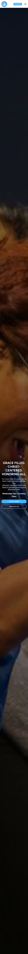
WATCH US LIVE (14, 506)
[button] (25, 4)
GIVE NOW (18, 4)
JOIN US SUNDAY (14, 501)
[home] (4, 4)
